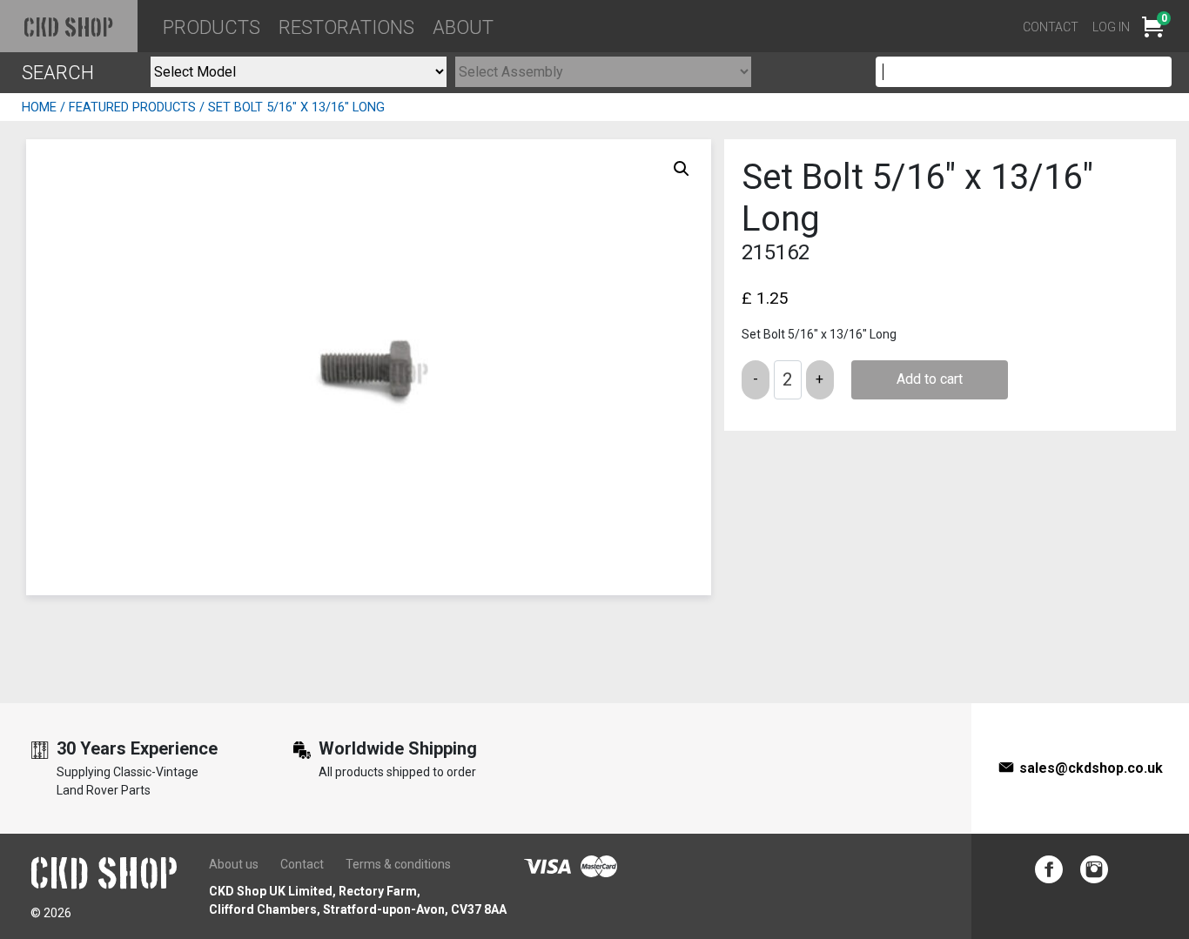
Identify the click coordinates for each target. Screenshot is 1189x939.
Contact (1050, 27)
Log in (1111, 27)
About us (234, 864)
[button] (681, 168)
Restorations (346, 27)
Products (211, 27)
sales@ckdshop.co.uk (1091, 768)
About (463, 27)
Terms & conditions (398, 864)
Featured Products (132, 107)
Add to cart (930, 379)
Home (39, 107)
